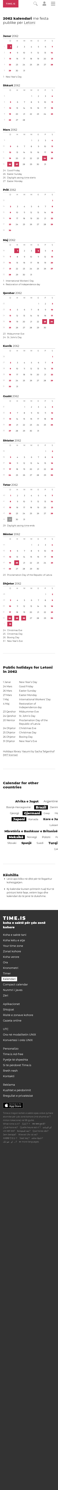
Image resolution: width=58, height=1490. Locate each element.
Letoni (29, 22)
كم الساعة (47, 1127)
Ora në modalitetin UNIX (19, 1034)
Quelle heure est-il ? (30, 1127)
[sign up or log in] (44, 5)
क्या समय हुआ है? (38, 1123)
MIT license (10, 755)
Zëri (5, 995)
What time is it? (11, 1123)
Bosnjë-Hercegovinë (18, 807)
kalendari (25, 20)
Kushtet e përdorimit (17, 1090)
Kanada (33, 819)
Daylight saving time (18, 177)
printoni (11, 892)
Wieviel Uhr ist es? (28, 1134)
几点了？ (26, 1123)
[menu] (53, 4)
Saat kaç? (25, 1138)
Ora (5, 962)
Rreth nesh (10, 1070)
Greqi (47, 813)
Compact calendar (15, 984)
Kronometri (10, 968)
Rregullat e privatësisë (18, 1095)
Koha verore (11, 957)
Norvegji (32, 837)
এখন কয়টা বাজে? (9, 1131)
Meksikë (16, 837)
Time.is (10, 3)
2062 (15, 36)
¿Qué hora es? (10, 1127)
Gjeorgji (14, 813)
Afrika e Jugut (27, 801)
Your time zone (13, 946)
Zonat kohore (12, 951)
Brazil (41, 807)
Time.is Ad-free (13, 1054)
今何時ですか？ (10, 1138)
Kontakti (8, 1076)
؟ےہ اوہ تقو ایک (10, 1141)
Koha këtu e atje (14, 940)
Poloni (46, 837)
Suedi (40, 843)
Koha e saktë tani (14, 935)
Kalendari (9, 979)
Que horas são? (40, 1131)
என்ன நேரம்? (37, 1138)
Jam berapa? (9, 1134)
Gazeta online (12, 1020)
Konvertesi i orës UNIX (18, 1040)
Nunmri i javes (12, 990)
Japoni (19, 819)
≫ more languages (29, 1141)
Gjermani (32, 813)
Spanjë (26, 843)
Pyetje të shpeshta (15, 1059)
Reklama (9, 1084)
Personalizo (10, 1048)
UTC (5, 1029)
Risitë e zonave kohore (18, 1015)
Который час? (23, 1131)
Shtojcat (8, 1009)
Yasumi (26, 751)
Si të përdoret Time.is (17, 1065)
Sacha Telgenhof (44, 751)
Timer (7, 973)
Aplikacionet (11, 1004)
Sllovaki (11, 843)
